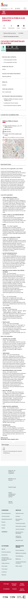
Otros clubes (4, 566)
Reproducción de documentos (19, 532)
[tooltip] (16, 8)
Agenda (3, 549)
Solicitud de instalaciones (18, 537)
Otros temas (25, 8)
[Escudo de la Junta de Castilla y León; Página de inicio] (4, 6)
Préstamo (18, 516)
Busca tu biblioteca (20, 550)
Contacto (14, 588)
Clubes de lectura (5, 563)
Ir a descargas (3, 50)
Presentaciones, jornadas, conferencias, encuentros (7, 559)
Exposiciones (4, 554)
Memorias (4, 574)
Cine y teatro (4, 569)
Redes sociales (19, 566)
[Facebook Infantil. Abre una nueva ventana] (11, 26)
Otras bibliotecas (19, 556)
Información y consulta (21, 526)
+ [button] (4, 140)
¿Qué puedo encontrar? (7, 519)
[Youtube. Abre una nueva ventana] (18, 26)
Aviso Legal (6, 583)
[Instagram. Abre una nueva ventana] (23, 26)
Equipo (3, 527)
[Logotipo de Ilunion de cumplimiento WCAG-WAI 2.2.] (21, 598)
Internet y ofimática (20, 529)
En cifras (3, 525)
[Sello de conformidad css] (5, 597)
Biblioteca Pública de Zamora (10, 33)
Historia (3, 522)
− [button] (4, 142)
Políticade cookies (22, 584)
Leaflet (12, 157)
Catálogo (4, 531)
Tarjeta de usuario (20, 513)
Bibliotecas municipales (21, 553)
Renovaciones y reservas (19, 520)
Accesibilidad (6, 588)
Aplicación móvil (19, 540)
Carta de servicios (6, 516)
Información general (6, 513)
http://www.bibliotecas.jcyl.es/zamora (14, 137)
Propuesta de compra (20, 523)
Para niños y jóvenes (6, 552)
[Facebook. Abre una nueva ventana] (4, 26)
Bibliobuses (18, 559)
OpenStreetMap (17, 157)
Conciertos (4, 571)
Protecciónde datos (14, 584)
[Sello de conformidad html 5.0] (12, 597)
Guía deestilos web (22, 589)
